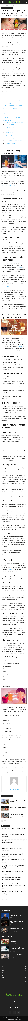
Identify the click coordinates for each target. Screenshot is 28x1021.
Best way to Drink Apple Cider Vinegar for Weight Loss (17, 815)
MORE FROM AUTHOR (19, 796)
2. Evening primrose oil (11, 127)
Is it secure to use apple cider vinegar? (13, 108)
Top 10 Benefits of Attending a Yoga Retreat (13, 898)
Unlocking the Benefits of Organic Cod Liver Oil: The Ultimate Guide (13, 872)
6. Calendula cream (10, 138)
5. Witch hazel (8, 135)
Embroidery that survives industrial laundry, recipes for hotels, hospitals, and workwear (12, 854)
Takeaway (5, 146)
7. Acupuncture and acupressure (13, 140)
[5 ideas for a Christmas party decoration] (5, 941)
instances (19, 267)
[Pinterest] (14, 1012)
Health (6, 5)
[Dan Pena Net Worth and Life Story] (5, 923)
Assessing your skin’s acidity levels (14, 103)
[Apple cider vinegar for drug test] (5, 808)
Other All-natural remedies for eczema (13, 122)
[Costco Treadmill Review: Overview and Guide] (5, 956)
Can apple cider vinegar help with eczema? (14, 101)
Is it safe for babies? (8, 120)
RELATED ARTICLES (7, 796)
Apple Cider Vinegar (14, 5)
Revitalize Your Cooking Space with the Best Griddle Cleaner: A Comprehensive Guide (13, 860)
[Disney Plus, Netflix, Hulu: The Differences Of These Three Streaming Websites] (5, 949)
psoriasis (19, 346)
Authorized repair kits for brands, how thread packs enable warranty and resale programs (13, 847)
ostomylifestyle (6, 15)
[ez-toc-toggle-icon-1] (14, 96)
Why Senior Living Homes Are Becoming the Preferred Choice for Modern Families (12, 878)
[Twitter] (18, 1012)
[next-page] (5, 821)
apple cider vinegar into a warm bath (11, 185)
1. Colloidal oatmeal (10, 124)
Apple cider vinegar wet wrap (12, 117)
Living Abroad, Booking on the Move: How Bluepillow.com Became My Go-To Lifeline (12, 892)
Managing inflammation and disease (14, 105)
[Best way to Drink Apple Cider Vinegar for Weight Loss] (5, 815)
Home (2, 5)
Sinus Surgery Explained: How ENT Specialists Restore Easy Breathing (13, 841)
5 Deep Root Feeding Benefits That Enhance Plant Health (14, 829)
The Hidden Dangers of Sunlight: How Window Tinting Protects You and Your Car (13, 866)
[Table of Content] (14, 95)
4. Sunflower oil (9, 132)
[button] (2, 2)
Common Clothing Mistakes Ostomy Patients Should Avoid (13, 835)
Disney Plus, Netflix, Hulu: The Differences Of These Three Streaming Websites (17, 948)
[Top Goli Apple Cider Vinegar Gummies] (5, 801)
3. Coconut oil (8, 130)
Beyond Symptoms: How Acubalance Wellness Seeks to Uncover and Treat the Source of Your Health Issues (13, 885)
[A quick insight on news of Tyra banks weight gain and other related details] (5, 930)
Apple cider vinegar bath (11, 114)
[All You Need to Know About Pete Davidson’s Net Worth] (5, 916)
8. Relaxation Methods (10, 143)
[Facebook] (10, 1012)
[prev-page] (2, 821)
